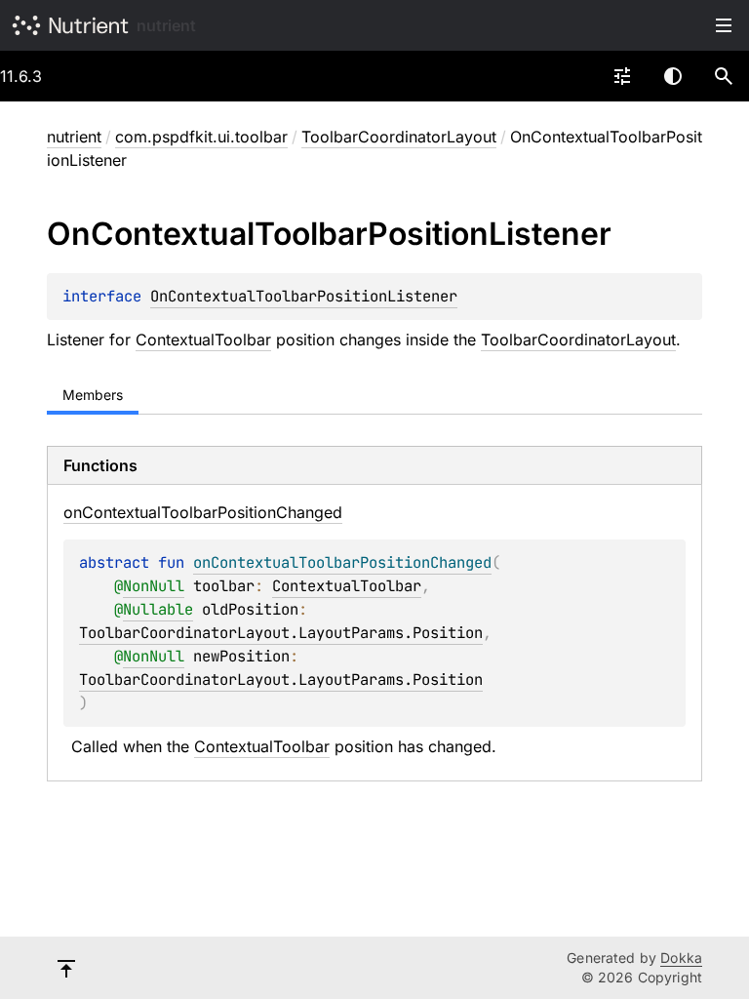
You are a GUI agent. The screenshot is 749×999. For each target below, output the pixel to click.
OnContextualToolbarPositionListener (303, 296)
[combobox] (622, 76)
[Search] (723, 76)
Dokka (681, 957)
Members (92, 394)
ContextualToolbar (203, 339)
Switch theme (673, 76)
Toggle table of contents (723, 25)
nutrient (166, 25)
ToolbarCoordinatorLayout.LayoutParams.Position (281, 632)
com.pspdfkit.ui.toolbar (201, 136)
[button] (723, 76)
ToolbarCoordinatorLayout (398, 136)
